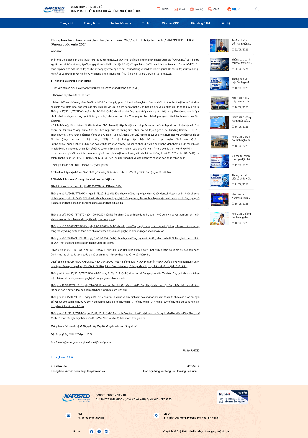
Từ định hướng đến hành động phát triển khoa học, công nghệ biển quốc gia (240, 42)
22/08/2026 (241, 49)
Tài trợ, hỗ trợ (119, 23)
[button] (256, 9)
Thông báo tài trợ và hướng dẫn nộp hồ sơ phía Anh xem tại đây (86, 134)
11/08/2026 (241, 165)
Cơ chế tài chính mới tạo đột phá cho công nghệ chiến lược (241, 157)
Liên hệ (225, 23)
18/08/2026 (241, 88)
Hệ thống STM (200, 23)
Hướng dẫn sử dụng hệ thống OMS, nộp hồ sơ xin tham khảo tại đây (88, 144)
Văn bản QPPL (171, 23)
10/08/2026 (241, 203)
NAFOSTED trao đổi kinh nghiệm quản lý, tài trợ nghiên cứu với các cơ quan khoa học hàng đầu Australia (241, 138)
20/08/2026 (241, 68)
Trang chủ (66, 23)
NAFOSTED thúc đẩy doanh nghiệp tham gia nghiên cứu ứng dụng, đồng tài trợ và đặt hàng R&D (242, 100)
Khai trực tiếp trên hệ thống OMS (173, 148)
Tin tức (146, 23)
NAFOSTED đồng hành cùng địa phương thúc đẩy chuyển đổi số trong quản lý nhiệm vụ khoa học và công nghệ (242, 215)
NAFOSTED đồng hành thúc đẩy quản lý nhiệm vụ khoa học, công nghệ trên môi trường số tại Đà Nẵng (241, 119)
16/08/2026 (241, 107)
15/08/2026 (241, 126)
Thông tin (90, 23)
